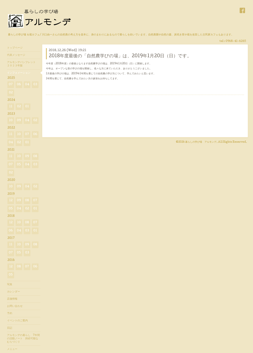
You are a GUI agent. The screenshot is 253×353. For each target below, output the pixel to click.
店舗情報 (12, 299)
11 (10, 106)
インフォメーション (18, 73)
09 (19, 120)
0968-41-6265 (236, 41)
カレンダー (13, 291)
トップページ (15, 48)
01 (27, 106)
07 (11, 84)
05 (19, 164)
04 (27, 84)
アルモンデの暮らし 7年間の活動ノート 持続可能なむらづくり (23, 339)
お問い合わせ (15, 306)
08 (35, 156)
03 (35, 84)
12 (11, 200)
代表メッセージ (17, 55)
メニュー (12, 349)
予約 (9, 313)
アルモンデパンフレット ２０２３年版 (22, 64)
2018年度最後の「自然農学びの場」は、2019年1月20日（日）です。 (120, 56)
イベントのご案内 (17, 320)
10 (11, 120)
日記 (9, 328)
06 (19, 84)
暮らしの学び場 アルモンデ (201, 142)
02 (11, 92)
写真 (9, 284)
